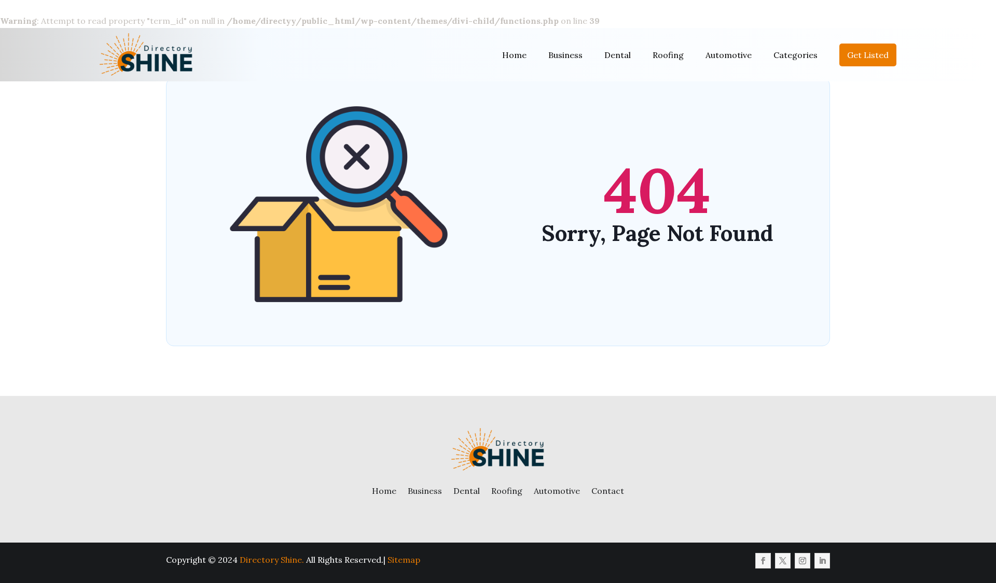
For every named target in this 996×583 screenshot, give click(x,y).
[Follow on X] (783, 560)
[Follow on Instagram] (802, 560)
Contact (607, 491)
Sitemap (404, 559)
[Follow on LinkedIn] (822, 560)
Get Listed (868, 55)
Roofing (668, 55)
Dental (617, 55)
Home (514, 55)
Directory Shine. (272, 559)
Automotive (729, 55)
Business (565, 55)
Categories (795, 55)
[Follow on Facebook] (763, 560)
